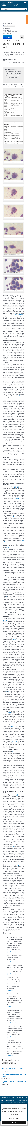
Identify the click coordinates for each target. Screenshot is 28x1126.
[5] (19, 315)
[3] (16, 315)
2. (4, 955)
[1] (23, 310)
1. (4, 937)
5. (4, 994)
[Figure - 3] (15, 639)
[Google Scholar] (11, 952)
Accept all (14, 1122)
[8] (19, 395)
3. (4, 965)
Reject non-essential (14, 1118)
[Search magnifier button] (26, 9)
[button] (25, 3)
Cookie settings (14, 1114)
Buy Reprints (7, 37)
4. (4, 977)
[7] (22, 315)
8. (4, 1040)
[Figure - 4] (14, 741)
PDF (22, 37)
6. (4, 1010)
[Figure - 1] (16, 498)
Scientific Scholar (9, 1100)
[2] (15, 315)
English (6, 25)
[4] (18, 315)
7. (4, 1026)
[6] (21, 315)
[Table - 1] (15, 326)
